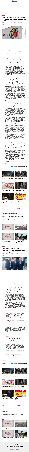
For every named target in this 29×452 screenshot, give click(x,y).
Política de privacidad (10, 447)
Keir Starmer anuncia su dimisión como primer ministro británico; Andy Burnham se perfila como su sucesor (20, 190)
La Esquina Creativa (18, 449)
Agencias (3, 22)
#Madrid (8, 314)
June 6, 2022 (19, 317)
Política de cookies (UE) (19, 446)
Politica (6, 163)
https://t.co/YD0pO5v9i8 (12, 316)
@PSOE (22, 315)
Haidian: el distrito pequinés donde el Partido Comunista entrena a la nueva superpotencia (21, 241)
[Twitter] (3, 45)
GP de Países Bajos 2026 (18, 231)
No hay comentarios (11, 22)
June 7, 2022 (20, 341)
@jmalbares (10, 321)
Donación (16, 447)
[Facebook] (3, 44)
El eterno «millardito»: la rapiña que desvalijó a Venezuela (8, 219)
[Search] (26, 1)
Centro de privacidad (12, 446)
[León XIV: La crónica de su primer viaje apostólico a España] (21, 196)
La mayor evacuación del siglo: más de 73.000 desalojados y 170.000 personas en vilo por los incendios (20, 179)
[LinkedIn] (3, 47)
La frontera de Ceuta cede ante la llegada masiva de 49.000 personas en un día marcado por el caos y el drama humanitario (8, 179)
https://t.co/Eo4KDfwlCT (10, 340)
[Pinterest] (3, 49)
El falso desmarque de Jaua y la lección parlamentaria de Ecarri (9, 213)
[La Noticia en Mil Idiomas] (14, 1)
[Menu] (2, 1)
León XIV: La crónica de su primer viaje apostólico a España (20, 201)
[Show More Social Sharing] (25, 24)
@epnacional (19, 340)
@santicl (14, 321)
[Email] (3, 51)
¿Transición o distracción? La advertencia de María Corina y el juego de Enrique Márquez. (12, 216)
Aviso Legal (6, 446)
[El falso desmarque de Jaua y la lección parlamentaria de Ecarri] (8, 227)
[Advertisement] (14, 8)
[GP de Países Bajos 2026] (21, 227)
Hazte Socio (20, 447)
